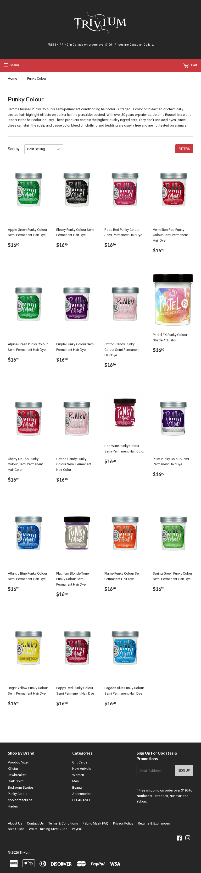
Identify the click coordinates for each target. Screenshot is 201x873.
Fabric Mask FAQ (95, 823)
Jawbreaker (17, 775)
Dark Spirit (16, 781)
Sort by (14, 149)
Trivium (25, 852)
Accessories (81, 794)
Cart (193, 65)
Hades (13, 806)
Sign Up (184, 770)
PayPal (77, 829)
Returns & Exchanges (154, 823)
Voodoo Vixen (18, 762)
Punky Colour (17, 794)
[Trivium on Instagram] (188, 839)
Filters (184, 149)
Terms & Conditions (63, 823)
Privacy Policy (123, 823)
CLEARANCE (81, 800)
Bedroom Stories (21, 787)
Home (12, 78)
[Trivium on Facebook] (179, 839)
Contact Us (35, 823)
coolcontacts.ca (20, 800)
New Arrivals (81, 769)
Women (78, 775)
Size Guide (16, 829)
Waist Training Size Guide (48, 829)
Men (75, 781)
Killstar (13, 769)
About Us (15, 823)
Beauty (77, 787)
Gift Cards (79, 762)
